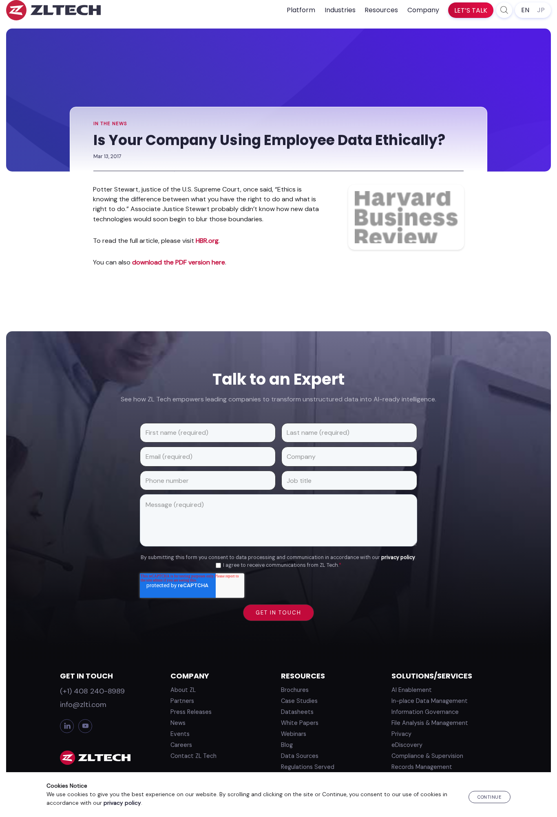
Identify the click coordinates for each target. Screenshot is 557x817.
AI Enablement (411, 690)
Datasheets (297, 712)
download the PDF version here (178, 262)
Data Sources (299, 756)
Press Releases (191, 712)
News (178, 723)
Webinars (293, 734)
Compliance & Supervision (427, 756)
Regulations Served (307, 767)
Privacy (401, 734)
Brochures (295, 690)
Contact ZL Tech (193, 756)
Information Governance (425, 712)
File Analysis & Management (429, 723)
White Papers (299, 723)
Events (180, 734)
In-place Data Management (429, 701)
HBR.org (207, 240)
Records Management (421, 767)
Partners (182, 701)
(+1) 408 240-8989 (92, 691)
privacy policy (398, 557)
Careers (181, 745)
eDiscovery (406, 745)
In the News (110, 124)
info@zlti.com (83, 704)
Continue (489, 797)
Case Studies (299, 701)
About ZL (183, 690)
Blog (287, 745)
